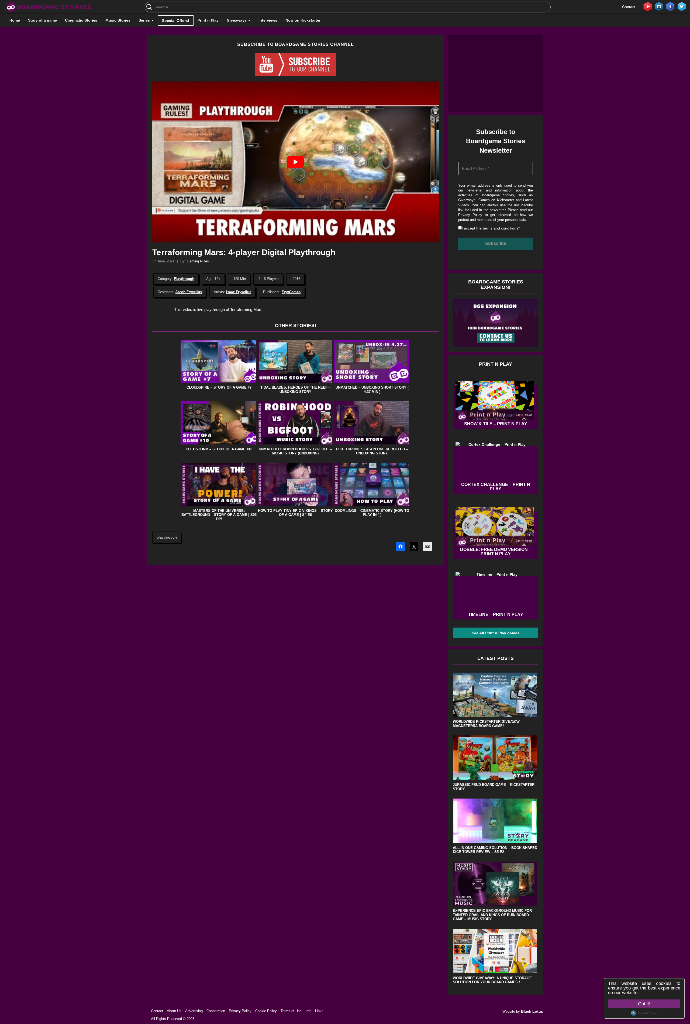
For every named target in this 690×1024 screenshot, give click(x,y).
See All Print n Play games (495, 633)
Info (308, 1011)
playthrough (167, 537)
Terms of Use (291, 1011)
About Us (174, 1011)
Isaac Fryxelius (238, 292)
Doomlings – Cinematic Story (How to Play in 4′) (372, 513)
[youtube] (647, 6)
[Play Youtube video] (295, 161)
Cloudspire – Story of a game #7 (219, 387)
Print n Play (208, 20)
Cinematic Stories (81, 20)
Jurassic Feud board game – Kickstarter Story (493, 787)
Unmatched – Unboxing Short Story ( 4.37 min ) (372, 389)
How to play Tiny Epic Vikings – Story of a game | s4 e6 (295, 513)
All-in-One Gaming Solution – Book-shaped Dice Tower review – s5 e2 (495, 850)
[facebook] (670, 6)
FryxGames (291, 292)
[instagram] (659, 6)
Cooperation (215, 1011)
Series (145, 20)
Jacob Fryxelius (188, 292)
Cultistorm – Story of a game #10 (219, 449)
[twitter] (681, 6)
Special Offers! (175, 20)
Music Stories (117, 20)
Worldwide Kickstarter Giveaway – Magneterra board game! (488, 724)
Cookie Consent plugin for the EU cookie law (644, 1013)
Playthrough (184, 279)
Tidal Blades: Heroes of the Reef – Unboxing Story (295, 389)
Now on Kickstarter (302, 20)
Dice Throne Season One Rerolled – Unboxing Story (372, 451)
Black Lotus (532, 1011)
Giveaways (237, 20)
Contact (628, 7)
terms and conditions (500, 228)
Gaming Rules (198, 261)
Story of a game (42, 20)
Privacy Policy (470, 215)
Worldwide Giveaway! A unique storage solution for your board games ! (492, 980)
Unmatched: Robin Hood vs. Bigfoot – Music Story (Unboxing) (295, 451)
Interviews (267, 20)
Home (14, 20)
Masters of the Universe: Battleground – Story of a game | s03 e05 (219, 515)
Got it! (644, 1003)
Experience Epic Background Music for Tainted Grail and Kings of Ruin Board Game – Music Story (492, 915)
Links (319, 1011)
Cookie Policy (266, 1011)
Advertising (194, 1011)
